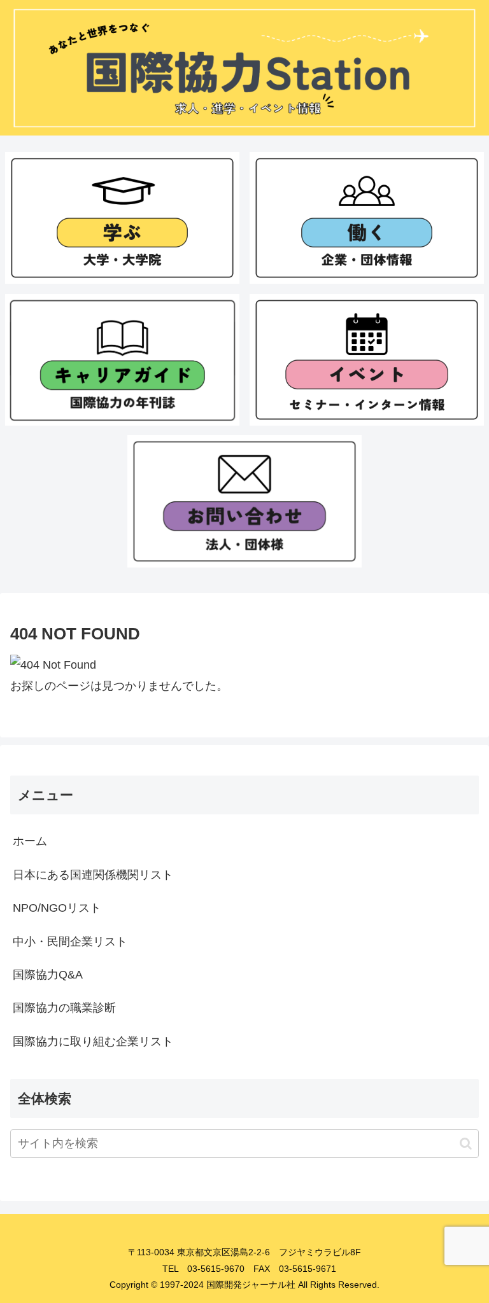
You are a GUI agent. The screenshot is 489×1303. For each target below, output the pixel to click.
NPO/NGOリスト (57, 908)
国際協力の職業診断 (64, 1007)
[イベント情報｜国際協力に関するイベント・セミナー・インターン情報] (367, 360)
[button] (466, 1143)
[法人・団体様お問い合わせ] (244, 501)
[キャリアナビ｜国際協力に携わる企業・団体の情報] (367, 218)
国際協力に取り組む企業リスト (93, 1041)
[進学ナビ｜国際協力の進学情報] (122, 218)
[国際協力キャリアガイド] (122, 360)
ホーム (30, 841)
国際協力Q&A (48, 974)
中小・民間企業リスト (70, 941)
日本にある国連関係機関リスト (93, 874)
